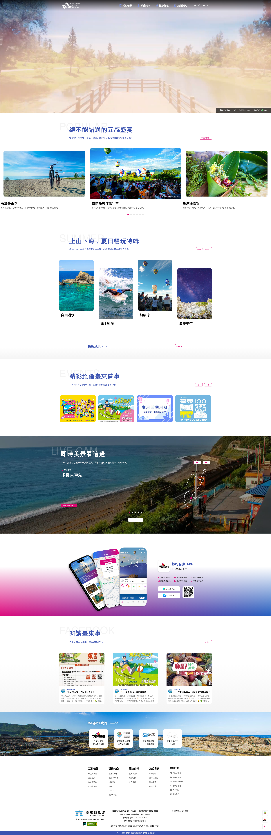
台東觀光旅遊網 (71, 5)
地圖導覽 (112, 782)
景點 (110, 786)
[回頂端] (265, 826)
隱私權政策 (122, 826)
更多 (178, 346)
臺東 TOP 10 (113, 778)
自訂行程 (132, 782)
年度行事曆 (92, 773)
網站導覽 (114, 826)
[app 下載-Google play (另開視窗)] (169, 588)
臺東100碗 (113, 795)
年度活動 (205, 137)
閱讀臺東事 (92, 786)
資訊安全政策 (132, 826)
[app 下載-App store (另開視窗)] (169, 595)
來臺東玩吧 (113, 773)
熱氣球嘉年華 (178, 781)
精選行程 (132, 778)
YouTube (176, 790)
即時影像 (152, 773)
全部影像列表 (134, 520)
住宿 (110, 790)
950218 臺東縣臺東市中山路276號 (91, 819)
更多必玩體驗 (203, 249)
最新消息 (91, 778)
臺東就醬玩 (177, 777)
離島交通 (152, 786)
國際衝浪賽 (177, 786)
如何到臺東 (153, 778)
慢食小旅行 (133, 773)
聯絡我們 (176, 794)
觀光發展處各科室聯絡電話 (134, 821)
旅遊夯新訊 (92, 782)
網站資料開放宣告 (153, 826)
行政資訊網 (177, 773)
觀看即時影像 (68, 505)
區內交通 (152, 782)
